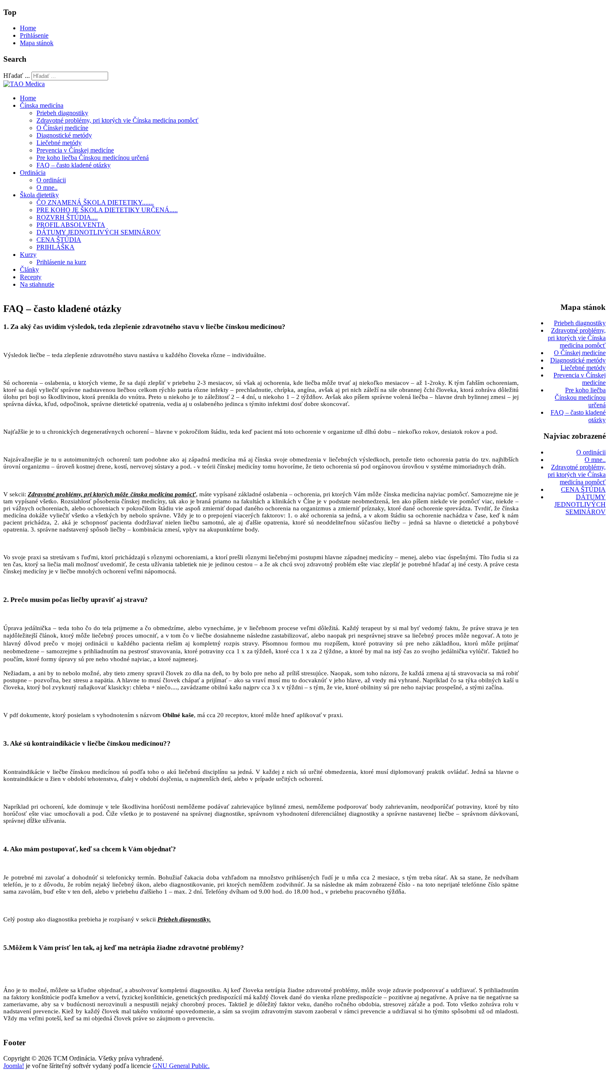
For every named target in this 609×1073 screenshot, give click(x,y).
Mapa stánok (36, 42)
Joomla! (13, 1065)
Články (29, 269)
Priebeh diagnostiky (62, 112)
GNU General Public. (181, 1065)
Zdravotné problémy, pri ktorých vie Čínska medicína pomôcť (117, 120)
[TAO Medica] (24, 83)
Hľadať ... (16, 75)
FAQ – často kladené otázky (73, 165)
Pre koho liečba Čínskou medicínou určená (92, 157)
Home (28, 27)
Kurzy (28, 254)
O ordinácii (51, 180)
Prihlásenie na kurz (61, 262)
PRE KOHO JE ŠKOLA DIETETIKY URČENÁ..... (107, 209)
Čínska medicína (41, 105)
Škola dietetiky (39, 194)
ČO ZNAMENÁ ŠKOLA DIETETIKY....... (95, 202)
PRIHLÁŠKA (55, 247)
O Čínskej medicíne (62, 127)
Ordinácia (33, 172)
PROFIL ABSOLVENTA (70, 224)
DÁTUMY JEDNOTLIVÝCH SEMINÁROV (98, 232)
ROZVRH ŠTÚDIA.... (67, 217)
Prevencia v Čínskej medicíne (75, 150)
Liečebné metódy (59, 142)
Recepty (30, 276)
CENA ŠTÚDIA (58, 239)
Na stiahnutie (37, 284)
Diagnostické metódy (64, 135)
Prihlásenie (34, 35)
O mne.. (47, 187)
